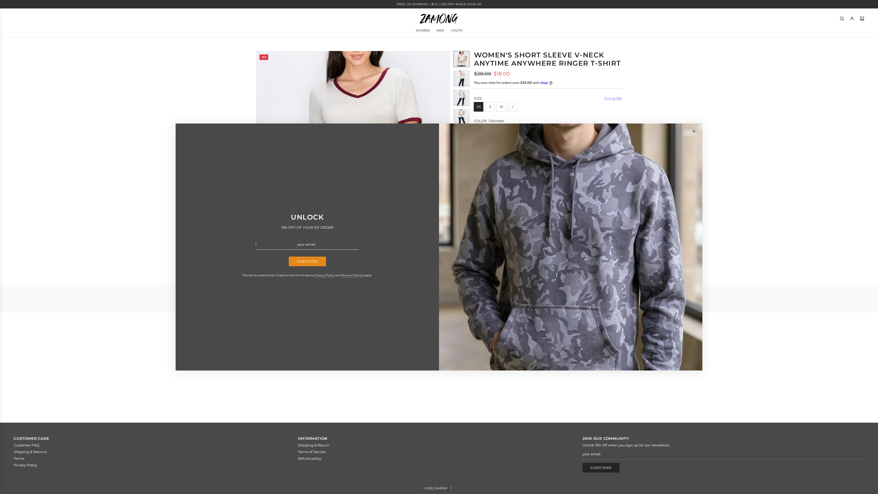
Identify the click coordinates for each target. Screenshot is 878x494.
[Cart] (862, 18)
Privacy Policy (324, 275)
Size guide (613, 98)
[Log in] (852, 18)
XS (478, 107)
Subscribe (601, 468)
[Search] (842, 18)
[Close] (694, 131)
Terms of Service (352, 275)
